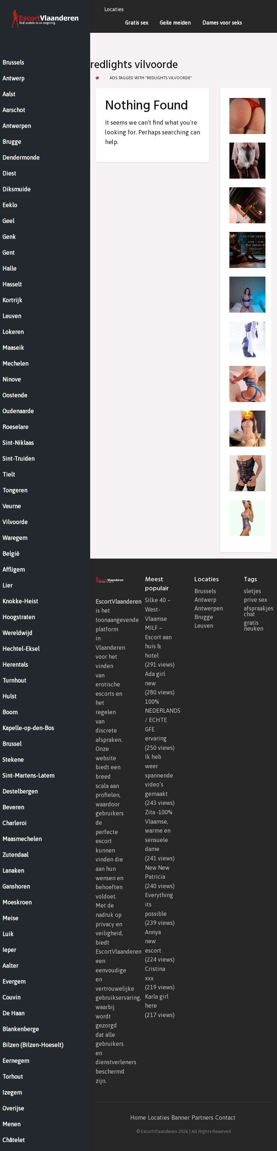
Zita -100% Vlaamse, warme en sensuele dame (158, 830)
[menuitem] (113, 9)
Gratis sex (136, 22)
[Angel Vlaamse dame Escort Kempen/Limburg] (247, 160)
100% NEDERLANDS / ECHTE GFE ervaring (162, 720)
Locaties (114, 9)
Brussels (205, 591)
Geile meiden (175, 22)
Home (138, 1117)
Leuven (203, 625)
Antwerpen (208, 608)
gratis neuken (253, 625)
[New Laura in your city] (247, 205)
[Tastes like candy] (247, 115)
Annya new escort (153, 941)
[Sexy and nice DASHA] (247, 294)
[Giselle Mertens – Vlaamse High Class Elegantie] (247, 517)
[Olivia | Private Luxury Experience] (247, 338)
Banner (180, 1117)
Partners (203, 1117)
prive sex (255, 600)
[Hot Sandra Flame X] (247, 249)
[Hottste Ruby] (247, 383)
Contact (225, 1117)
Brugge (203, 617)
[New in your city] (247, 428)
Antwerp (205, 600)
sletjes (252, 591)
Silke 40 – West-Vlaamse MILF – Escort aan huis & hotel (158, 628)
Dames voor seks (222, 22)
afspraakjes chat (258, 611)
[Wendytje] (247, 472)
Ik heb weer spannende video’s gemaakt (159, 775)
